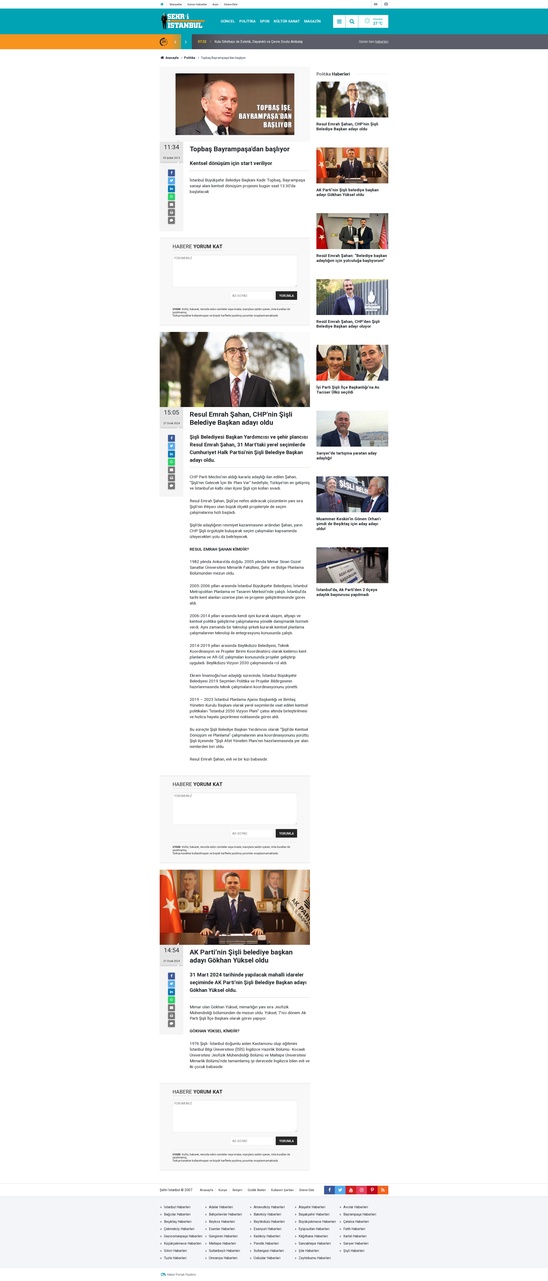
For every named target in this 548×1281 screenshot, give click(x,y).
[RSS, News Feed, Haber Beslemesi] (383, 1190)
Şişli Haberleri (353, 1251)
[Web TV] (375, 4)
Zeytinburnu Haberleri (315, 1258)
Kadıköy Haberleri (267, 1236)
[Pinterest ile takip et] (372, 1190)
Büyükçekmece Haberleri (317, 1222)
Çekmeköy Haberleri (179, 1229)
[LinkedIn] (171, 188)
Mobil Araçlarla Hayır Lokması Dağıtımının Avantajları (253, 42)
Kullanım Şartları (282, 1190)
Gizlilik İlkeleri (257, 1190)
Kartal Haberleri (354, 1236)
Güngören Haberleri (223, 1236)
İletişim (237, 1190)
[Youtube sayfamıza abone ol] (350, 1190)
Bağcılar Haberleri (177, 1214)
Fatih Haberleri (354, 1229)
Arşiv (215, 4)
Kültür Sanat (287, 21)
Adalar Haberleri (221, 1207)
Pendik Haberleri (266, 1243)
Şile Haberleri (309, 1251)
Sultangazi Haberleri (269, 1251)
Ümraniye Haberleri (223, 1258)
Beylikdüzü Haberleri (269, 1222)
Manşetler (176, 4)
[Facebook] (171, 172)
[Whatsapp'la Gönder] (171, 196)
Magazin (312, 21)
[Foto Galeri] (386, 4)
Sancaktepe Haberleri (315, 1243)
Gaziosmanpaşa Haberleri (183, 1236)
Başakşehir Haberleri (314, 1214)
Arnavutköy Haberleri (269, 1207)
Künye (223, 1190)
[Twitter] (171, 180)
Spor (265, 21)
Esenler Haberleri (222, 1229)
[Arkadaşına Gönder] (171, 204)
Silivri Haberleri (175, 1251)
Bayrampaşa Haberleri (359, 1214)
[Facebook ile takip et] (329, 1190)
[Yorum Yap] (171, 220)
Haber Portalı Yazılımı (181, 1274)
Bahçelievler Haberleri (225, 1214)
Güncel (228, 21)
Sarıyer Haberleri (355, 1243)
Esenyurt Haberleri (267, 1229)
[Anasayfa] (162, 4)
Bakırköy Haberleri (267, 1214)
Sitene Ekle (230, 4)
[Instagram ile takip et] (361, 1190)
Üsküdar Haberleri (267, 1258)
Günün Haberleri (197, 4)
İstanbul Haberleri (177, 1207)
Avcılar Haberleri (355, 1207)
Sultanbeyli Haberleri (224, 1251)
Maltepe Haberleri (222, 1243)
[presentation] (175, 41)
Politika (247, 21)
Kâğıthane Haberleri (313, 1236)
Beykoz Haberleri (222, 1222)
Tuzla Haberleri (175, 1258)
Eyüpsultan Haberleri (314, 1229)
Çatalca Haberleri (356, 1222)
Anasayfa (206, 1190)
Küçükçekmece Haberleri (182, 1243)
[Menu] (339, 22)
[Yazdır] (171, 212)
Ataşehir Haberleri (312, 1207)
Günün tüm (373, 42)
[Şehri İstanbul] (182, 21)
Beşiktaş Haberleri (177, 1222)
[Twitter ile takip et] (340, 1190)
